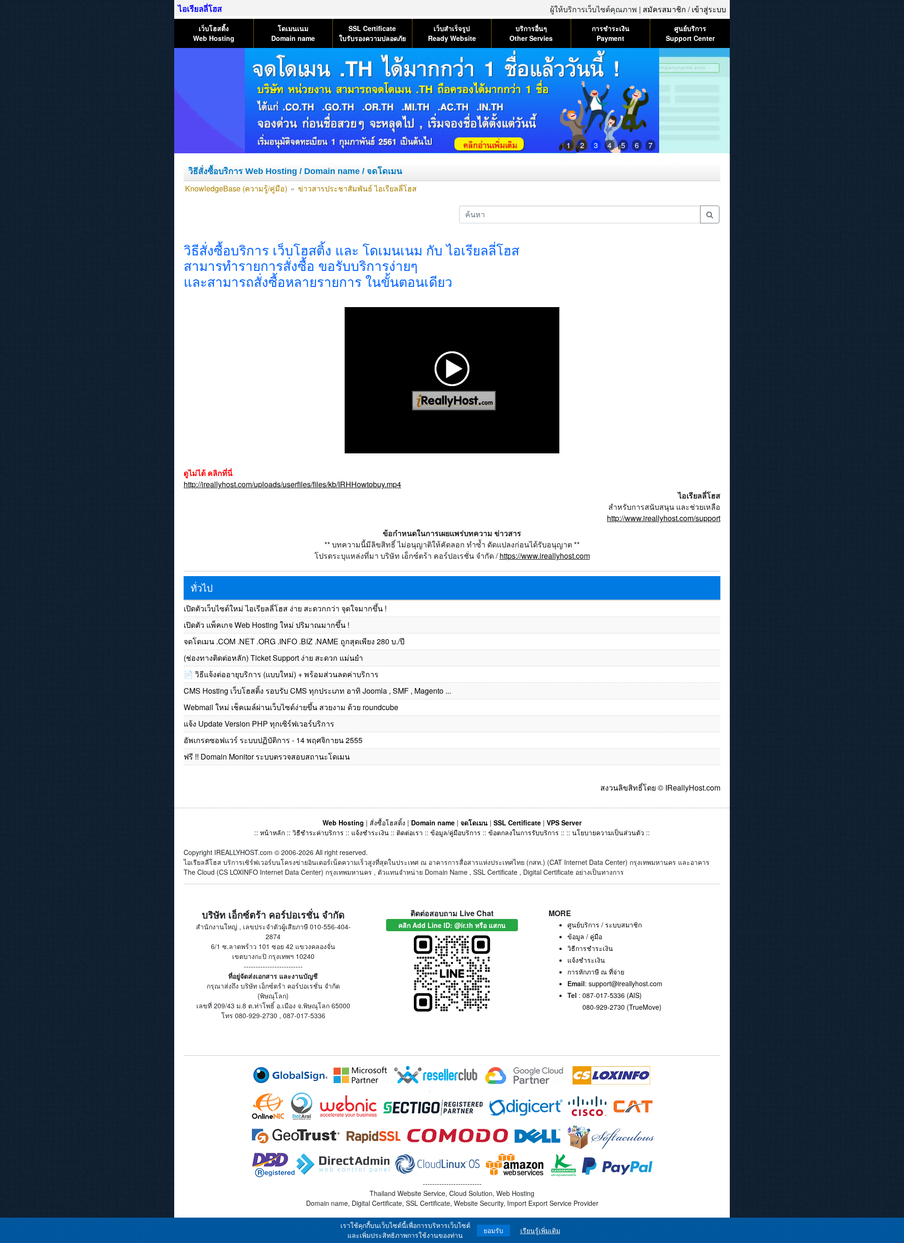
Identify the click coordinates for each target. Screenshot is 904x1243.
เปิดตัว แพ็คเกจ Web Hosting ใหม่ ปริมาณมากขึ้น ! (266, 624)
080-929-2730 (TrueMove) (622, 1007)
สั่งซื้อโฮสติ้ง (387, 822)
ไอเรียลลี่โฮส (200, 8)
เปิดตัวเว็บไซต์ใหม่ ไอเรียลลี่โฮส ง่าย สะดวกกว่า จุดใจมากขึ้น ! (285, 608)
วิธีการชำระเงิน (590, 948)
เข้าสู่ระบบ (709, 9)
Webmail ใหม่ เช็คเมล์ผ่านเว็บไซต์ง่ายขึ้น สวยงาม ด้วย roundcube (291, 707)
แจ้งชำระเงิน (370, 832)
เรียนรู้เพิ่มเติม (540, 1231)
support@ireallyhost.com (625, 983)
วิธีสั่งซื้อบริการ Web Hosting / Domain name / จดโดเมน (295, 171)
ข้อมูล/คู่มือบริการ (455, 832)
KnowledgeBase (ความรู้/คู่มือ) (236, 188)
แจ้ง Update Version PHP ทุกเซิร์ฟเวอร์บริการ (259, 723)
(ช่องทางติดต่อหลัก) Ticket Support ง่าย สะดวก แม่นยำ (273, 657)
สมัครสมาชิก (664, 9)
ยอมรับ (493, 1231)
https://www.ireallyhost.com (545, 555)
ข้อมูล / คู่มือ (584, 936)
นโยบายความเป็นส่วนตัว (608, 832)
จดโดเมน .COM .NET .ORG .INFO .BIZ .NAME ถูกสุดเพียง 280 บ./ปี (294, 641)
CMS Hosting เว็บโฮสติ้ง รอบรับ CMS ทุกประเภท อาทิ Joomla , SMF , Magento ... (317, 690)
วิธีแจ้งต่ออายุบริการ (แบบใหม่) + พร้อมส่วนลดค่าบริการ (287, 674)
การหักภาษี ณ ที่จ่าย (595, 971)
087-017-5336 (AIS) (612, 995)
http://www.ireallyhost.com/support (663, 518)
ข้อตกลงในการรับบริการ (523, 832)
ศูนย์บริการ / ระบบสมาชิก (604, 924)
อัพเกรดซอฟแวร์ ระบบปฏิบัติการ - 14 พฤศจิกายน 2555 (273, 740)
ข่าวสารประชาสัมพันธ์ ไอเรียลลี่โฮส (357, 188)
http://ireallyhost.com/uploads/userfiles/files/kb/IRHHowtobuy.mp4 (292, 484)
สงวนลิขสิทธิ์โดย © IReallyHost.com (660, 787)
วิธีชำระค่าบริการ (318, 832)
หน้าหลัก (273, 832)
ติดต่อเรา (409, 832)
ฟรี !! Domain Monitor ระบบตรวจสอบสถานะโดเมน (267, 756)
